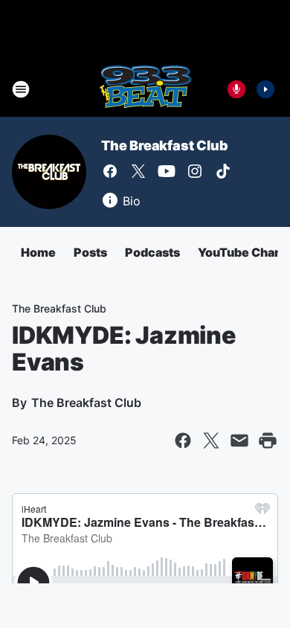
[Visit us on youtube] (166, 171)
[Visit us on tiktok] (223, 171)
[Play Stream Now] (265, 89)
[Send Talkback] (236, 89)
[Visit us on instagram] (195, 171)
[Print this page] (267, 440)
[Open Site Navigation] (21, 89)
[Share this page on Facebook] (183, 440)
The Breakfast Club (164, 145)
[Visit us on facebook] (110, 171)
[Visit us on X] (138, 171)
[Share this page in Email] (239, 440)
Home (38, 252)
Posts (90, 252)
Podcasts (152, 252)
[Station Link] (145, 89)
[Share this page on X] (211, 440)
